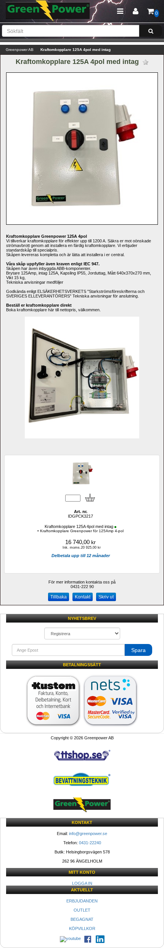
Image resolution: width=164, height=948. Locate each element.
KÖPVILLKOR (82, 928)
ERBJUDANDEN (82, 901)
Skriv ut (106, 597)
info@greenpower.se (88, 833)
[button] (135, 11)
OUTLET (82, 910)
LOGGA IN (82, 883)
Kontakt (82, 597)
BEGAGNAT (82, 919)
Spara (138, 650)
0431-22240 (90, 842)
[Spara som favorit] (145, 62)
